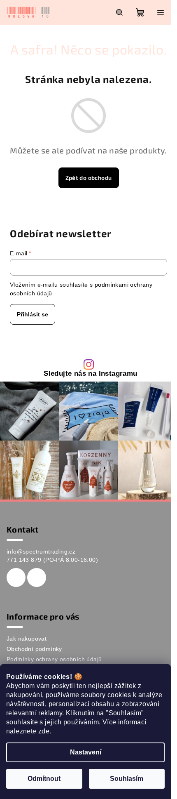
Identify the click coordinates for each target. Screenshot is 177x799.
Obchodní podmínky (34, 649)
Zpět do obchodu (88, 177)
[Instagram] (36, 577)
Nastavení (85, 752)
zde (43, 731)
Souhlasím (126, 778)
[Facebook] (16, 577)
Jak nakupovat (27, 638)
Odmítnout (44, 778)
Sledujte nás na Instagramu (90, 373)
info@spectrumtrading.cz (41, 551)
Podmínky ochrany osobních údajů (54, 659)
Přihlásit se (32, 314)
